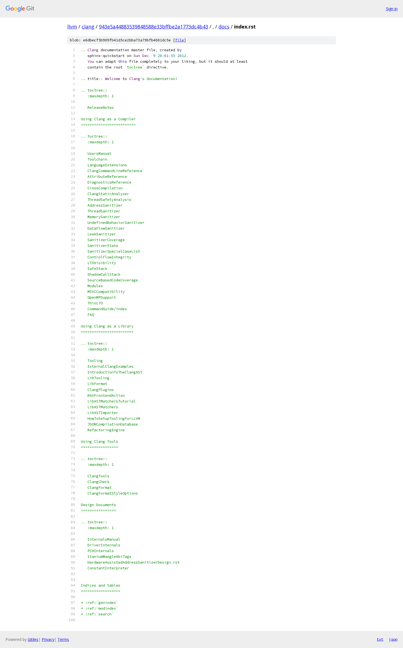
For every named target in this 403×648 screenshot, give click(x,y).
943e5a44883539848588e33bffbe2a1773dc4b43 (153, 26)
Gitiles (33, 639)
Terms (63, 639)
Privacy (48, 639)
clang (88, 26)
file (179, 40)
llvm (72, 26)
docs (223, 26)
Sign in (392, 8)
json (393, 639)
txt (380, 639)
